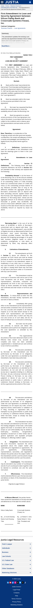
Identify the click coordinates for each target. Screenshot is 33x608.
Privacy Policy (16, 601)
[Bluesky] (20, 583)
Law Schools (6, 556)
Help (16, 595)
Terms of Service (16, 598)
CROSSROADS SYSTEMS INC (9, 7)
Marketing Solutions (9, 573)
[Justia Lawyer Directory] (25, 583)
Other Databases (8, 568)
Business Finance (6, 28)
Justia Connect (16, 586)
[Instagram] (15, 583)
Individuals (6, 548)
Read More (5, 46)
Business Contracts (16, 6)
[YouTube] (10, 583)
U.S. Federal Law (8, 560)
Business (5, 552)
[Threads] (18, 583)
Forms (7, 6)
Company (16, 592)
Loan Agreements (19, 28)
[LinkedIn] (8, 583)
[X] (23, 583)
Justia (2, 6)
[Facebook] (13, 583)
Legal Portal (16, 589)
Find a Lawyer (7, 544)
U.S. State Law (7, 564)
